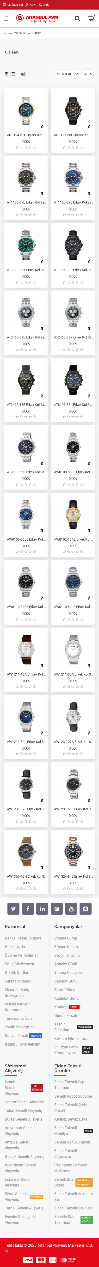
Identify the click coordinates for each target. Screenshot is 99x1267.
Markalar (19, 33)
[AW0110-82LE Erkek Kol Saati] (73, 582)
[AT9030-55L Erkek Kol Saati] (25, 447)
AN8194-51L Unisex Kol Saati (27, 135)
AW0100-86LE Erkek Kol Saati (27, 539)
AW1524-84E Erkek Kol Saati (74, 876)
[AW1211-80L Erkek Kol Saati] (25, 716)
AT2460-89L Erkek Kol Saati (27, 337)
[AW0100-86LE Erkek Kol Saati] (25, 514)
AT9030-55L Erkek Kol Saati (27, 472)
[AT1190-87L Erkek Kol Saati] (73, 177)
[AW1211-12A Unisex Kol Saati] (25, 649)
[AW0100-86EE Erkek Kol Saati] (73, 447)
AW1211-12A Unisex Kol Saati (27, 674)
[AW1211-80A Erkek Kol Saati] (73, 649)
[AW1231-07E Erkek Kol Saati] (25, 784)
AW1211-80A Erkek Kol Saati (74, 674)
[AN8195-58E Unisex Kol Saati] (73, 110)
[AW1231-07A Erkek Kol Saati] (73, 716)
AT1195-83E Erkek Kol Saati (74, 270)
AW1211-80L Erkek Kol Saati (27, 742)
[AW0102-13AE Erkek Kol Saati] (73, 514)
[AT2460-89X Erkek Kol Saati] (73, 312)
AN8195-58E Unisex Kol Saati (74, 135)
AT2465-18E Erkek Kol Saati (27, 405)
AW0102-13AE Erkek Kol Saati (74, 539)
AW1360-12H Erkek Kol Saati (27, 876)
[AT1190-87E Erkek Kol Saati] (25, 177)
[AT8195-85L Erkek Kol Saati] (73, 379)
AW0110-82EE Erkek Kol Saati (27, 607)
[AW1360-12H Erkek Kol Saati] (25, 851)
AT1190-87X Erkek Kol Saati (27, 270)
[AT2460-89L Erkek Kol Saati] (25, 312)
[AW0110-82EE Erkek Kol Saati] (25, 582)
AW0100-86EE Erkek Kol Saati (74, 472)
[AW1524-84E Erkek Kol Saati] (73, 851)
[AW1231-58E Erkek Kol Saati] (73, 784)
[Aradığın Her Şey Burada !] (77, 18)
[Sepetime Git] (91, 18)
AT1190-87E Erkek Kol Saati (27, 202)
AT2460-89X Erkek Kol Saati (74, 337)
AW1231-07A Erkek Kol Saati (74, 742)
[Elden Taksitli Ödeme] (52, 1260)
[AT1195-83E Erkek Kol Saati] (73, 245)
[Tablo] (6, 73)
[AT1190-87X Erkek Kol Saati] (25, 245)
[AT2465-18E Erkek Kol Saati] (25, 379)
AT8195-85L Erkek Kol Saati (74, 405)
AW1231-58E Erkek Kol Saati (74, 809)
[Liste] (13, 73)
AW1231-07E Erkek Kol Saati (27, 809)
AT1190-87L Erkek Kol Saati (74, 202)
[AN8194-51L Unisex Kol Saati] (25, 110)
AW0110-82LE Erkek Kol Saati (74, 607)
